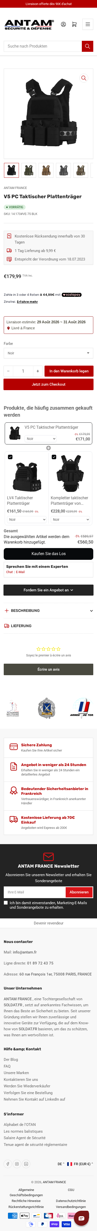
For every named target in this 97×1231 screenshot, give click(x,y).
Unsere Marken (16, 1073)
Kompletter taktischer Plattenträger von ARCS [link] (69, 501)
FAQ (7, 1066)
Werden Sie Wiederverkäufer (27, 1086)
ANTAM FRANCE (15, 188)
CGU (71, 1190)
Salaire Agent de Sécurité (25, 1138)
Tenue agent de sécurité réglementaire (35, 1144)
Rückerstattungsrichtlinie (26, 1207)
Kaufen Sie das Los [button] (49, 553)
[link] (15, 433)
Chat (9, 572)
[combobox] (48, 46)
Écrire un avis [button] (49, 669)
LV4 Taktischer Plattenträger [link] (20, 501)
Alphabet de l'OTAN (20, 1124)
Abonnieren (79, 892)
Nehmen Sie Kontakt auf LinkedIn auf (34, 1099)
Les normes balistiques (23, 1131)
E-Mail (20, 572)
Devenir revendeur (48, 923)
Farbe (8, 343)
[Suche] (87, 46)
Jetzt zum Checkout (48, 384)
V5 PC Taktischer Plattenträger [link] (51, 427)
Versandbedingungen (71, 1207)
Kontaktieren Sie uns (21, 1079)
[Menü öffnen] (87, 24)
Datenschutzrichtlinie (71, 1201)
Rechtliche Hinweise (26, 1201)
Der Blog (11, 1059)
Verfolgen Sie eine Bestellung (28, 1093)
